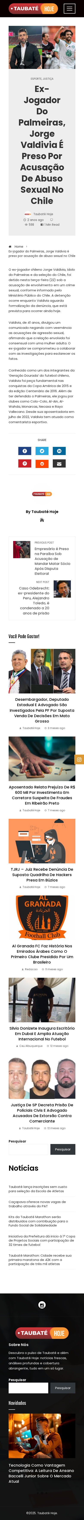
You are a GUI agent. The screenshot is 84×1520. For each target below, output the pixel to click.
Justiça (48, 79)
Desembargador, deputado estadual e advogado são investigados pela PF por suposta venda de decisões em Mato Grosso (42, 710)
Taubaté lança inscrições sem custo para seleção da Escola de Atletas (38, 1188)
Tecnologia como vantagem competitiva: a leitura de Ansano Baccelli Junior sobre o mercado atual (41, 1473)
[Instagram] (42, 1305)
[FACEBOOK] (24, 451)
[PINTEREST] (24, 463)
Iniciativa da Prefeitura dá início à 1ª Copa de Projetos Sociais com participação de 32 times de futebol (42, 1240)
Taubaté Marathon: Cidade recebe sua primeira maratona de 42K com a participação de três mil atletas (40, 1259)
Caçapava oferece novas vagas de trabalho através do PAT (37, 1204)
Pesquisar (17, 1141)
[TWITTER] (42, 451)
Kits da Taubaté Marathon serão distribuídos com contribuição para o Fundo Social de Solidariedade (38, 1221)
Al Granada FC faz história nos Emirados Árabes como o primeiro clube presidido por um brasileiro (42, 954)
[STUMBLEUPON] (42, 464)
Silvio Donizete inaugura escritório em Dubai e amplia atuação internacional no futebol (42, 1034)
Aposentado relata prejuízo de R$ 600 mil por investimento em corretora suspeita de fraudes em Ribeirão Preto (42, 795)
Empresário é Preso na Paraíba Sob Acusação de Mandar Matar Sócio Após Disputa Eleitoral (52, 558)
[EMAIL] (59, 463)
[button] (38, 1493)
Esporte (36, 79)
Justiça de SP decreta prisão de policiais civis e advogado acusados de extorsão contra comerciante (42, 1113)
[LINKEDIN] (59, 451)
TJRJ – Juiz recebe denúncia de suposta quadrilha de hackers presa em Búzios (42, 875)
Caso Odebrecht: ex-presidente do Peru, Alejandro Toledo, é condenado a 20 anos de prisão (33, 597)
